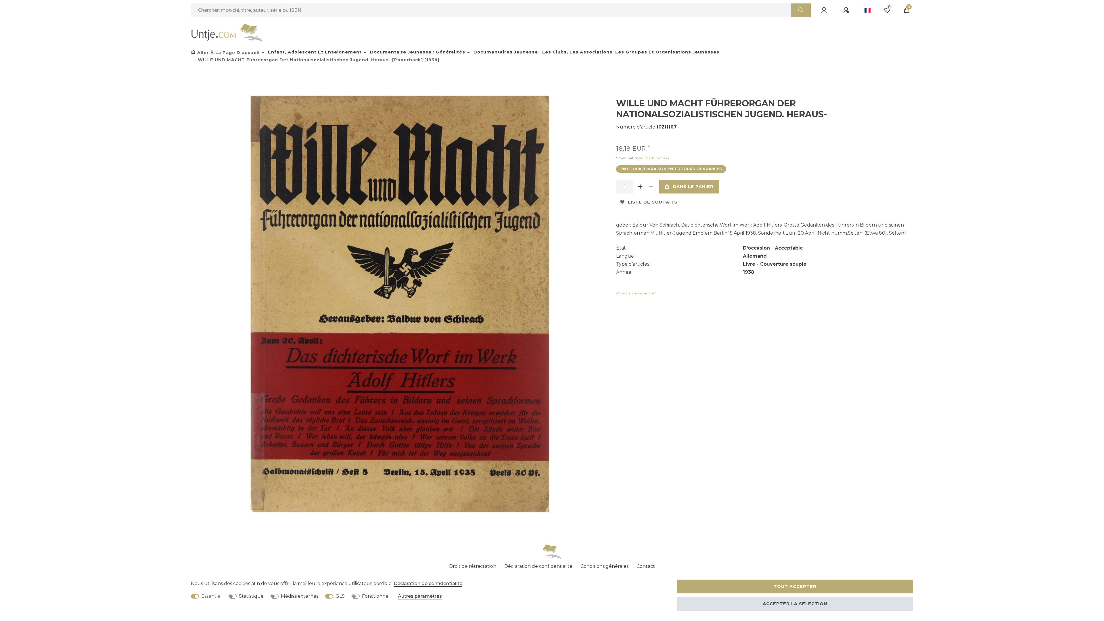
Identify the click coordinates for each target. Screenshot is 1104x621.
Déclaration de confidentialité (538, 566)
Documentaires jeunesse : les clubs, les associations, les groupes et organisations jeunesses (595, 52)
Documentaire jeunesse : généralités (417, 52)
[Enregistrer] (847, 10)
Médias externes (299, 596)
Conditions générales (604, 566)
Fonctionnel (376, 596)
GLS (340, 596)
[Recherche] (801, 10)
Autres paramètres (420, 596)
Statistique (251, 596)
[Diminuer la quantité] (650, 186)
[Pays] (867, 10)
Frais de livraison (655, 158)
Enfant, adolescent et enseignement (314, 52)
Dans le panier (693, 186)
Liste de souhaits (652, 202)
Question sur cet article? (636, 293)
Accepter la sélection (795, 603)
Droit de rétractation (472, 566)
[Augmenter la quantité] (640, 186)
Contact (646, 566)
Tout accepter (795, 586)
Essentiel (211, 596)
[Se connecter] (824, 10)
